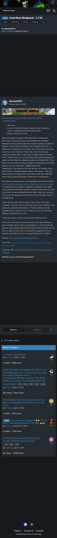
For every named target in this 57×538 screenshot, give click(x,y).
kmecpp (8, 426)
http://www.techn (9, 118)
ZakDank (9, 448)
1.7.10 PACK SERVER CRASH (14, 355)
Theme (17, 531)
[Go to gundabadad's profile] (51, 439)
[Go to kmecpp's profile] (51, 421)
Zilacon (8, 387)
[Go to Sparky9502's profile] (4, 102)
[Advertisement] (28, 65)
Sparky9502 (9, 29)
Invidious (9, 408)
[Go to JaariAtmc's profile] (51, 356)
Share (14, 330)
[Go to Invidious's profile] (51, 401)
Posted (17, 104)
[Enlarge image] (28, 111)
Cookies (39, 531)
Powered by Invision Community (28, 534)
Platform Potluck (21, 31)
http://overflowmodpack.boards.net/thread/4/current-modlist (27, 184)
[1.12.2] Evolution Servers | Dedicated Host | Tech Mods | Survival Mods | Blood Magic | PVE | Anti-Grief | (24, 402)
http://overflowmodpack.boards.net (23, 238)
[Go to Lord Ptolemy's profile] (51, 371)
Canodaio (9, 357)
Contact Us (29, 531)
